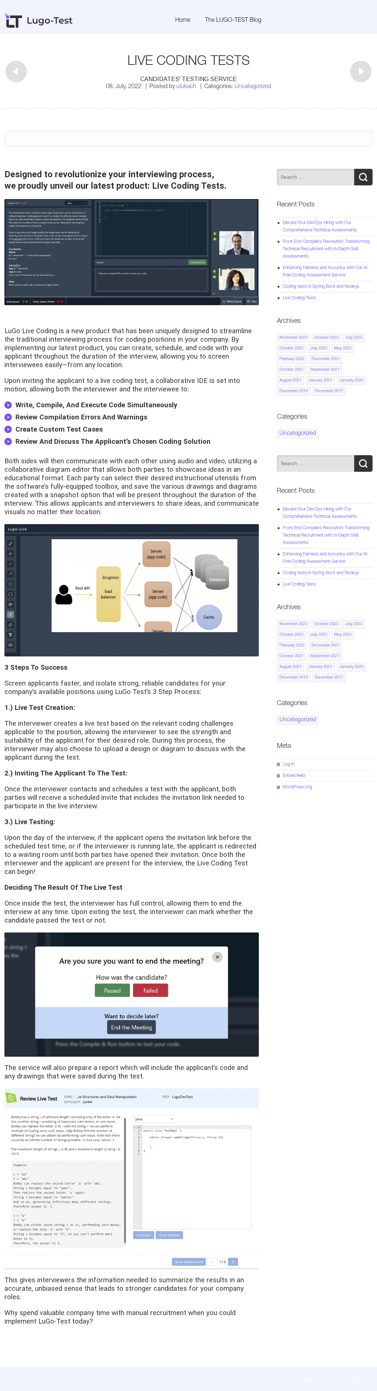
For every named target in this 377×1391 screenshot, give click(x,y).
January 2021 (320, 381)
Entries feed (294, 776)
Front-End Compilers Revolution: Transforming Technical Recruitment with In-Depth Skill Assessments (326, 249)
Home (182, 21)
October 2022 (291, 348)
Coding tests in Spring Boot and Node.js (321, 287)
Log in (288, 764)
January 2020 (351, 381)
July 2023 (353, 338)
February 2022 (291, 359)
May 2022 (343, 348)
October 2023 (326, 338)
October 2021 (291, 370)
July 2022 (318, 348)
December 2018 (293, 391)
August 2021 (290, 381)
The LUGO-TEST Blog (233, 21)
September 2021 (324, 370)
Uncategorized (253, 87)
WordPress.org (297, 787)
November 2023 (293, 338)
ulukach (186, 87)
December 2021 (325, 359)
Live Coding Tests (299, 298)
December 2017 (329, 391)
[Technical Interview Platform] (39, 26)
